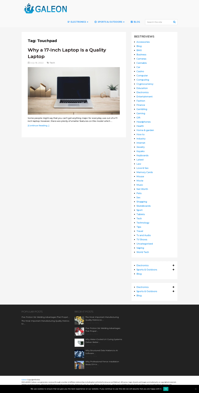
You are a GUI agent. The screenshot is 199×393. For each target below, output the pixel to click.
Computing (142, 80)
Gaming (140, 113)
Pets (139, 193)
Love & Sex (142, 168)
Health (140, 126)
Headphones (143, 122)
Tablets (140, 214)
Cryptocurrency (144, 84)
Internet (140, 143)
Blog (136, 22)
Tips (138, 227)
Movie (139, 180)
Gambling (141, 109)
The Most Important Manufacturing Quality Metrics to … (45, 322)
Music (139, 185)
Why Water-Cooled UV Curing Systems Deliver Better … (103, 340)
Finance (140, 105)
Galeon (24, 380)
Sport (139, 210)
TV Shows (141, 239)
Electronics (142, 92)
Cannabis (141, 63)
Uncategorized (144, 243)
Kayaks (140, 151)
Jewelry (140, 147)
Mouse (140, 176)
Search (174, 22)
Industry (141, 138)
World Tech (142, 252)
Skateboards (143, 206)
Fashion (140, 101)
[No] (195, 389)
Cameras (141, 58)
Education (142, 88)
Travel (139, 231)
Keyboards (142, 155)
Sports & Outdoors (109, 22)
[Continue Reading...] (38, 125)
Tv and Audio (143, 235)
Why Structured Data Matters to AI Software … (101, 351)
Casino (140, 71)
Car (138, 67)
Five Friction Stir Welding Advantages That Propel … (46, 317)
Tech (52, 62)
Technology (142, 222)
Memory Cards (144, 172)
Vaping (140, 248)
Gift (138, 117)
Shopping (141, 201)
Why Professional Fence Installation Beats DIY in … (102, 363)
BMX (139, 50)
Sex (138, 197)
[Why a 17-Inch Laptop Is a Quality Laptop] (74, 91)
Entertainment (144, 96)
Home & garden (145, 130)
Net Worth (142, 189)
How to (140, 134)
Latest (140, 159)
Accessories (143, 42)
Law (138, 164)
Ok (166, 389)
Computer (142, 75)
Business (141, 54)
